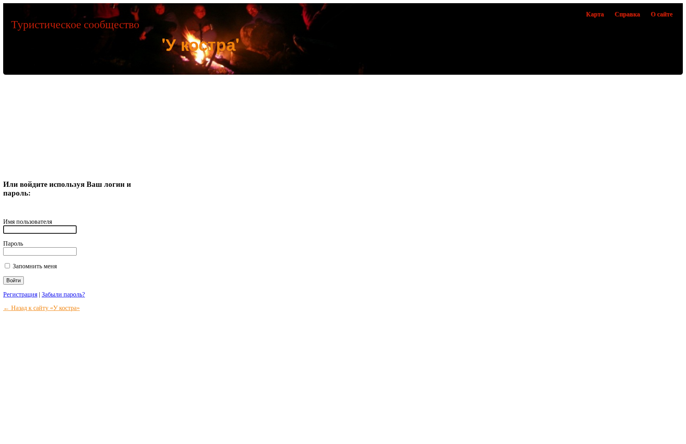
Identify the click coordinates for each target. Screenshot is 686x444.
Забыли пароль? (63, 294)
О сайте (662, 14)
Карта (595, 14)
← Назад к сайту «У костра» (41, 307)
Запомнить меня (34, 266)
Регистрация (20, 294)
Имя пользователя (27, 221)
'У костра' (200, 44)
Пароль (13, 243)
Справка (627, 14)
